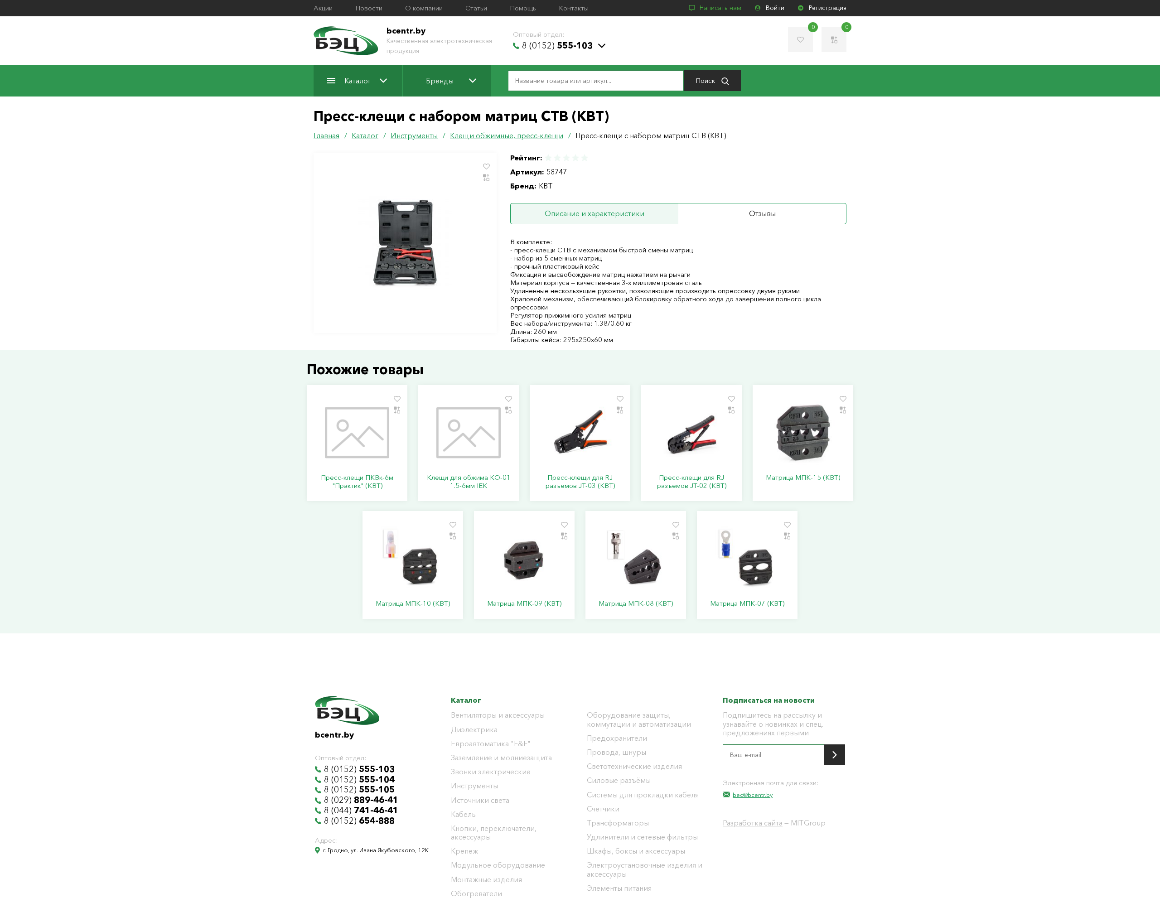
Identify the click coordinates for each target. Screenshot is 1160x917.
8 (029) (361, 800)
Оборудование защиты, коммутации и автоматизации (639, 719)
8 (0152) (557, 46)
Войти (775, 8)
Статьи (476, 8)
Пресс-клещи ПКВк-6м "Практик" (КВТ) (357, 481)
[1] (549, 158)
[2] (557, 158)
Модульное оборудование (498, 865)
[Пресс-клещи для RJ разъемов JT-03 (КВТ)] (580, 432)
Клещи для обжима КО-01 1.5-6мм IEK (469, 481)
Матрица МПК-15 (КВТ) (803, 477)
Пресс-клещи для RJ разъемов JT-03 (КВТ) (580, 481)
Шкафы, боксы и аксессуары (636, 851)
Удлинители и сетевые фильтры (642, 837)
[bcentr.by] (346, 40)
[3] (566, 158)
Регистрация (827, 8)
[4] (575, 158)
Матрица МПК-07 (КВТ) (747, 603)
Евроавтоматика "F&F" (491, 743)
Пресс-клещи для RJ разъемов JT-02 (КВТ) (691, 481)
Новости (368, 8)
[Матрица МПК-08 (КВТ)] (636, 558)
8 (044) (361, 811)
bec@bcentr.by (753, 794)
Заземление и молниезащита (501, 757)
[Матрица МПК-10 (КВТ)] (413, 558)
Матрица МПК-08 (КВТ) (636, 603)
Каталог (357, 80)
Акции (323, 8)
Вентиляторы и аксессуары (498, 715)
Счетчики (603, 809)
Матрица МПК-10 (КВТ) (413, 603)
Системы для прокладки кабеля (643, 795)
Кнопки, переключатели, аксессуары (493, 832)
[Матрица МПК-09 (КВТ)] (524, 558)
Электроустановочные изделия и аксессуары (644, 869)
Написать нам (720, 8)
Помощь (523, 8)
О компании (424, 8)
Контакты (574, 8)
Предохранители (617, 738)
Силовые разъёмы (619, 780)
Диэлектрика (474, 729)
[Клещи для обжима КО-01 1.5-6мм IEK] (468, 432)
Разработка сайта (753, 822)
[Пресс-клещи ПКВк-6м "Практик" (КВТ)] (357, 432)
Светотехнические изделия (634, 766)
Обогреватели (476, 893)
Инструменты (474, 786)
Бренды (440, 80)
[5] (584, 158)
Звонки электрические (491, 771)
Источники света (480, 800)
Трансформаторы (618, 823)
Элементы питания (619, 888)
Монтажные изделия (486, 879)
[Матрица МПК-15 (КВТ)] (803, 432)
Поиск (706, 80)
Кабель (463, 814)
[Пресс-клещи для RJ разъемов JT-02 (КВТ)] (691, 432)
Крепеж (464, 851)
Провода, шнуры (616, 752)
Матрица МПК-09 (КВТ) (524, 603)
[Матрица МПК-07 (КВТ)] (747, 558)
